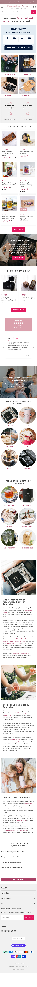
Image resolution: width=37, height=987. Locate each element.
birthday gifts (19, 639)
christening (7, 715)
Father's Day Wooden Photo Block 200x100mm (26, 218)
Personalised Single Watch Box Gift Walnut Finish (28, 298)
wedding (11, 641)
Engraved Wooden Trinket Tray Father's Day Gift (8, 153)
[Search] (33, 12)
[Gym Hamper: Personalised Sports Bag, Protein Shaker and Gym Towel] (9, 283)
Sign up (29, 917)
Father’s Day (17, 643)
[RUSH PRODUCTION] (9, 116)
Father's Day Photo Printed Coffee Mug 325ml (26, 184)
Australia (17, 938)
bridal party (16, 742)
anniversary (29, 713)
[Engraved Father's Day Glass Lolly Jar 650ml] (9, 169)
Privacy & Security (20, 963)
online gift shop (21, 820)
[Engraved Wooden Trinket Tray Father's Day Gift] (9, 138)
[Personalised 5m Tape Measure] (27, 138)
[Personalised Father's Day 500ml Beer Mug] (9, 203)
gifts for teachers (25, 653)
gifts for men (16, 653)
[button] (9, 158)
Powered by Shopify (18, 969)
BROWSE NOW (18, 310)
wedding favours (15, 739)
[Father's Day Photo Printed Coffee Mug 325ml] (27, 169)
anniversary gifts (20, 641)
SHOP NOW (18, 229)
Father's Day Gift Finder (18, 48)
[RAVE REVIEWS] (27, 105)
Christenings (9, 643)
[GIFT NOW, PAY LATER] (27, 116)
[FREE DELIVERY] (9, 105)
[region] (18, 346)
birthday (17, 713)
